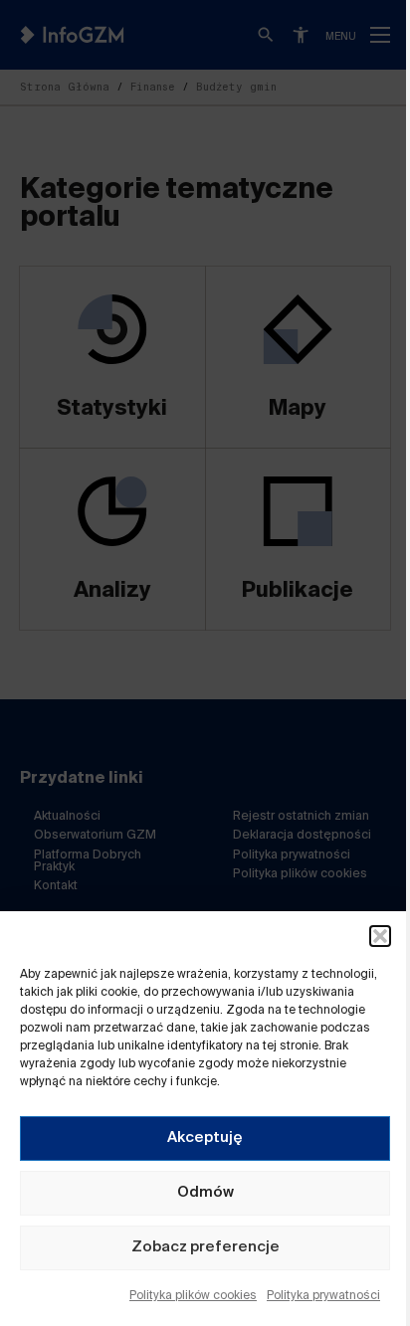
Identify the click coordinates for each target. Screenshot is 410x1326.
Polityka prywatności (323, 1296)
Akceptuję (205, 1137)
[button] (380, 936)
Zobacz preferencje (205, 1246)
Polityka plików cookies (193, 1296)
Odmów (205, 1192)
